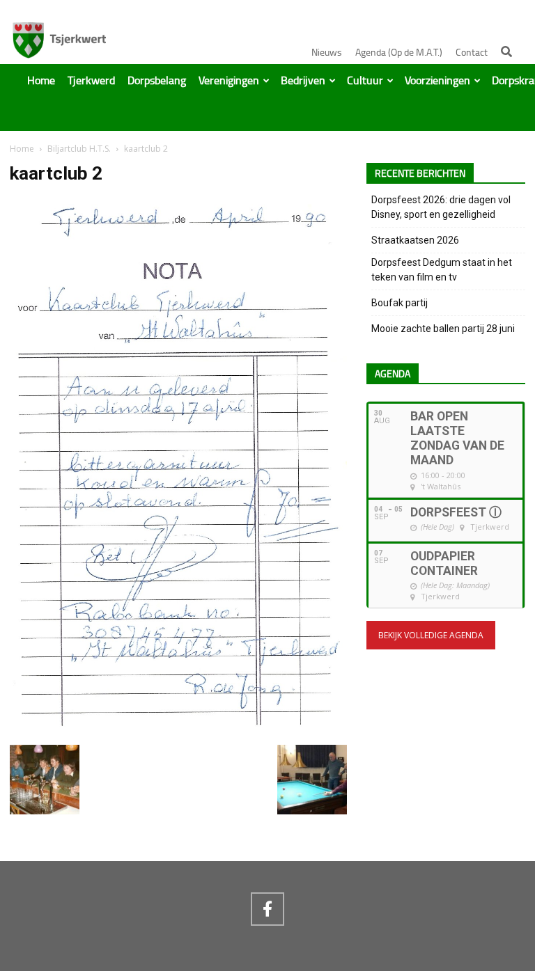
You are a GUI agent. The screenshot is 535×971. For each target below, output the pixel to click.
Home (41, 80)
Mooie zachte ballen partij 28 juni (443, 328)
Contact (472, 52)
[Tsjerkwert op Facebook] (267, 909)
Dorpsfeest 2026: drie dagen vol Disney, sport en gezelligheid (441, 207)
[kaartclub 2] (178, 730)
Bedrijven (303, 80)
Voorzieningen (437, 80)
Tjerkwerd (91, 80)
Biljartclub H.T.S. (79, 149)
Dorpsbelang (156, 80)
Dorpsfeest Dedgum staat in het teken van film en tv (441, 270)
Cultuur (365, 80)
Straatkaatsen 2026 (415, 240)
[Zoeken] (506, 51)
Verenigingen (229, 80)
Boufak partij (399, 302)
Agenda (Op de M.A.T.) (398, 52)
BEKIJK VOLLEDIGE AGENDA (430, 635)
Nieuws (326, 52)
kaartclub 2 (56, 173)
